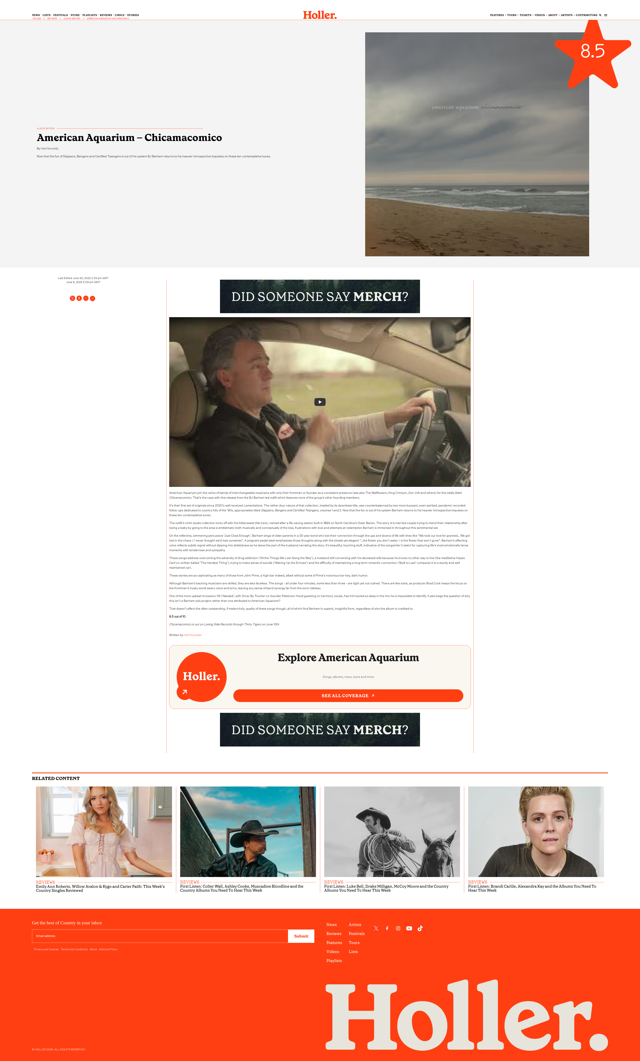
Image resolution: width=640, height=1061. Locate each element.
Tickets (525, 15)
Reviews (334, 933)
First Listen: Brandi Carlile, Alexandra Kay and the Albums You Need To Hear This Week (532, 888)
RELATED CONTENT (56, 778)
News (331, 924)
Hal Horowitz (49, 148)
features (497, 15)
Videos (332, 951)
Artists (355, 924)
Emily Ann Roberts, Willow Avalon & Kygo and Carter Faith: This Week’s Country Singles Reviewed (100, 888)
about (553, 15)
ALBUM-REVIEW (72, 19)
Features (334, 942)
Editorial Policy (108, 949)
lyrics (119, 15)
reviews (106, 15)
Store (75, 15)
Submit (301, 936)
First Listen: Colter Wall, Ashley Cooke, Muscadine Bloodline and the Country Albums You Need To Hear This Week (241, 888)
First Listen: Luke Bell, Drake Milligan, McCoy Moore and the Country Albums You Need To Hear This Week (386, 888)
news (36, 15)
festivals (60, 15)
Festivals (357, 933)
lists (46, 15)
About (93, 949)
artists (566, 15)
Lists (353, 951)
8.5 (592, 51)
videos (540, 15)
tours (511, 15)
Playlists (334, 960)
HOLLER (37, 19)
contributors (586, 15)
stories (133, 15)
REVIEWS (52, 19)
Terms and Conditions (74, 949)
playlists (89, 15)
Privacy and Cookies (46, 949)
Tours (354, 942)
